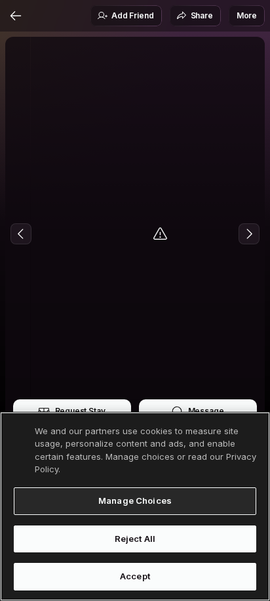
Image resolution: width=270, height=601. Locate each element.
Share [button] (202, 15)
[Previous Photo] (20, 233)
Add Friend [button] (132, 15)
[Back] (15, 15)
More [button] (247, 15)
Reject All (135, 538)
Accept (135, 576)
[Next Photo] (249, 233)
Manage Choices (135, 500)
